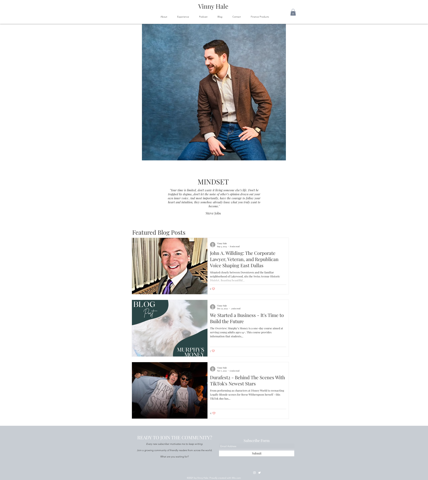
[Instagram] (254, 472)
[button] (293, 12)
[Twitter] (259, 472)
